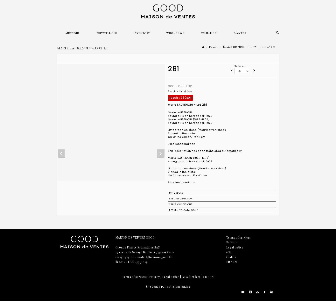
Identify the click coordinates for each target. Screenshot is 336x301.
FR (228, 262)
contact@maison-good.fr (154, 257)
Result (213, 47)
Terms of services (238, 237)
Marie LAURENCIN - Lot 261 (240, 47)
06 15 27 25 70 (125, 257)
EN (235, 262)
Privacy (231, 242)
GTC (229, 252)
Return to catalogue (183, 210)
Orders (231, 257)
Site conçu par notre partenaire (168, 286)
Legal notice (234, 247)
